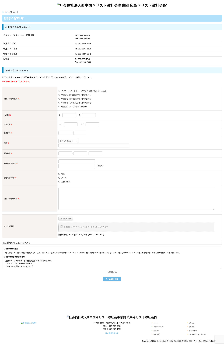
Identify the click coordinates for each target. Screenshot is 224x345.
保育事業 (191, 327)
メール (64, 178)
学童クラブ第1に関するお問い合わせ (76, 95)
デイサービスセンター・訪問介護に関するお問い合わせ (84, 91)
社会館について (159, 327)
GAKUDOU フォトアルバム (197, 334)
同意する (113, 272)
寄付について (193, 330)
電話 (63, 174)
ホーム (156, 323)
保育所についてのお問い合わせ (74, 107)
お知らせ (191, 323)
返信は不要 (65, 182)
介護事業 (156, 330)
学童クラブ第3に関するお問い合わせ (76, 103)
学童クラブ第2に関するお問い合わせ (76, 99)
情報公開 (156, 334)
